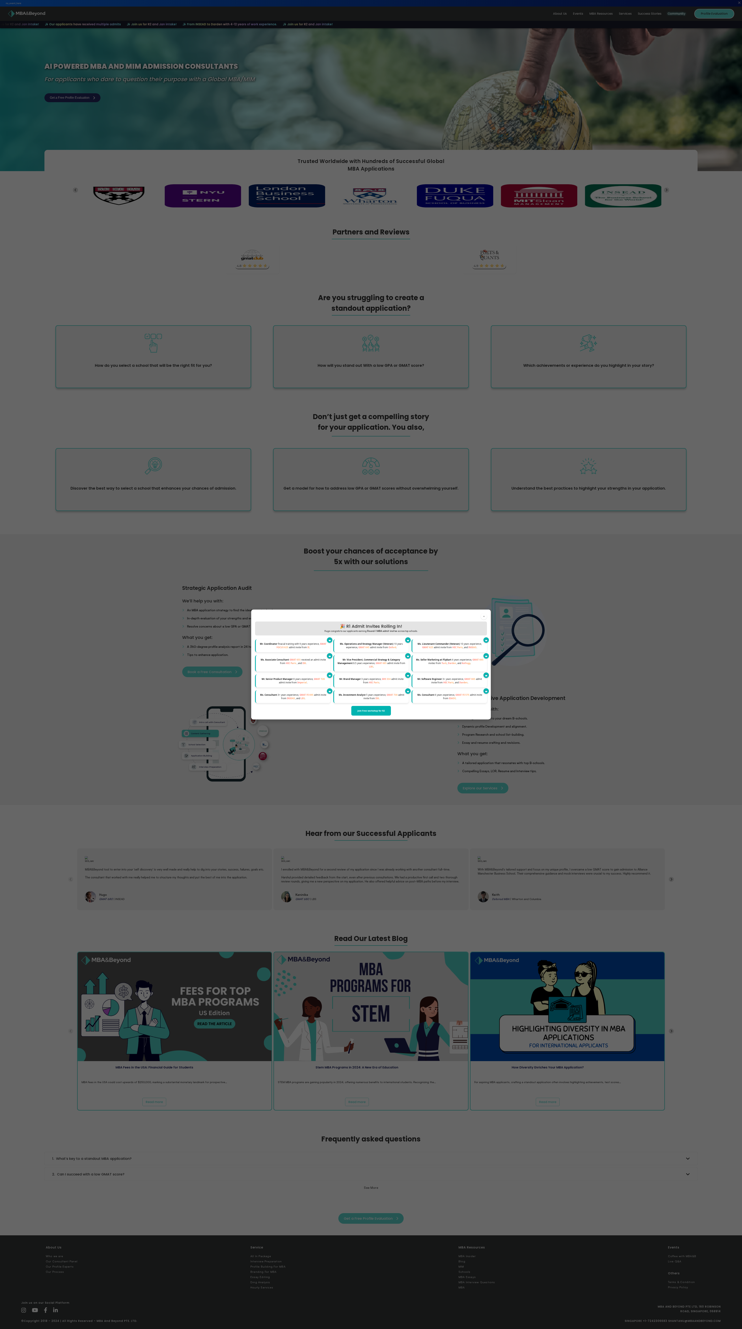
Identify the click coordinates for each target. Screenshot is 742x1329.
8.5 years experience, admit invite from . (371, 663)
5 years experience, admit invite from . (371, 696)
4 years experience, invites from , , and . (449, 661)
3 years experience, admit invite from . (371, 681)
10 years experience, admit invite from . (371, 645)
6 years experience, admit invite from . (449, 696)
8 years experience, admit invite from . (293, 681)
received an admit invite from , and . (293, 661)
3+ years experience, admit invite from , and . (449, 681)
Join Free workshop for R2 (371, 710)
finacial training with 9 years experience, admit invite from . (293, 645)
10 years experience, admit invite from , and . (450, 645)
